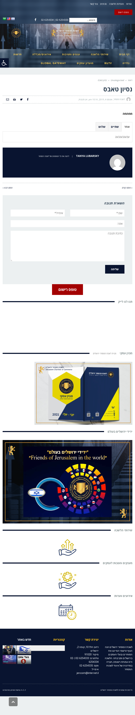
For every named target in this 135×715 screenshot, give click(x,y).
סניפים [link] (103, 3)
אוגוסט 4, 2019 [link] (105, 99)
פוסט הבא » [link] (7, 187)
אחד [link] (127, 127)
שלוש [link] (101, 127)
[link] (4, 63)
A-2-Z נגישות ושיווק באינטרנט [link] (14, 690)
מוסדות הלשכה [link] (116, 3)
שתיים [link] (115, 127)
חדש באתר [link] (24, 640)
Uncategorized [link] (117, 80)
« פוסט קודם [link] (127, 187)
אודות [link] (129, 3)
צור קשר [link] (94, 3)
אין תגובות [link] (83, 99)
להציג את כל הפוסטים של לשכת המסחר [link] (53, 156)
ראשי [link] (130, 80)
